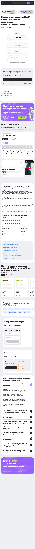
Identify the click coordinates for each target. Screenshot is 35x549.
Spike (5, 312)
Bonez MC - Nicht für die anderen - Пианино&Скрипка (12, 255)
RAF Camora (6, 88)
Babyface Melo (27, 312)
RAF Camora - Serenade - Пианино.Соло (9, 258)
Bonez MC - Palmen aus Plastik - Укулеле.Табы (11, 252)
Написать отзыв (11, 367)
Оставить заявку (22, 117)
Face (29, 309)
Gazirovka (17, 309)
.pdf (15, 75)
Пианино (7, 95)
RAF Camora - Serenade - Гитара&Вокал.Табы (10, 249)
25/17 (5, 309)
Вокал (11, 95)
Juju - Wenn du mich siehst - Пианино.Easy (10, 250)
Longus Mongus (12, 312)
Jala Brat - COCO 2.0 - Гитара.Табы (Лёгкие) (10, 244)
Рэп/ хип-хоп (5, 89)
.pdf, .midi (6, 75)
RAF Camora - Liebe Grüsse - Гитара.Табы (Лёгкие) (11, 247)
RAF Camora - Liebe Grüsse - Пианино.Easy (10, 245)
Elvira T (10, 309)
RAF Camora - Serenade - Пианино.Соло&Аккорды (11, 253)
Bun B (20, 312)
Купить (17, 79)
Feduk (23, 309)
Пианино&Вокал (9, 93)
